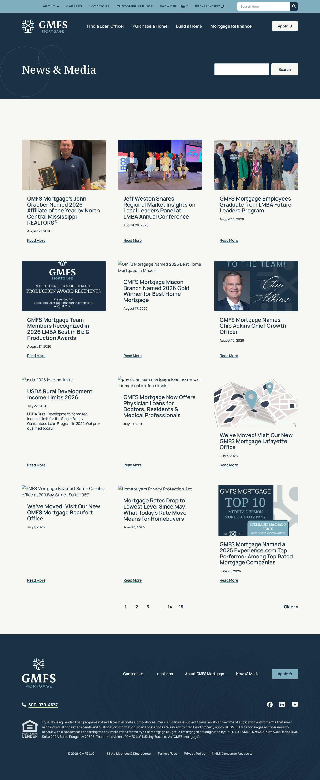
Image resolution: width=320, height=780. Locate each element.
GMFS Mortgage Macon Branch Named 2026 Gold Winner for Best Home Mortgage (156, 291)
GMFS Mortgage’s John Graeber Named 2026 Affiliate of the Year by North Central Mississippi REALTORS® (63, 210)
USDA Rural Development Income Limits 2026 (60, 394)
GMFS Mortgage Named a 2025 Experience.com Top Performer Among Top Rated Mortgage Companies (256, 553)
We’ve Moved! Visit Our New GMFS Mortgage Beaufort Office (63, 512)
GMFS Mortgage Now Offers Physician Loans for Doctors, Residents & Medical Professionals (159, 406)
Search (285, 69)
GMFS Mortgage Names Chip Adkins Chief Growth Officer (253, 325)
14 (170, 607)
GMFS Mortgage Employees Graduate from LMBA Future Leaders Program (255, 204)
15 (181, 607)
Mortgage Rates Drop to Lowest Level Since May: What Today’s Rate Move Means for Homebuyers (155, 509)
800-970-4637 (43, 704)
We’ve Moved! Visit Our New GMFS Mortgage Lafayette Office (256, 441)
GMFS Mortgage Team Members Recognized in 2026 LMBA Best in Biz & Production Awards (58, 329)
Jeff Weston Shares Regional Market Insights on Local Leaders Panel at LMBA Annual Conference (159, 207)
